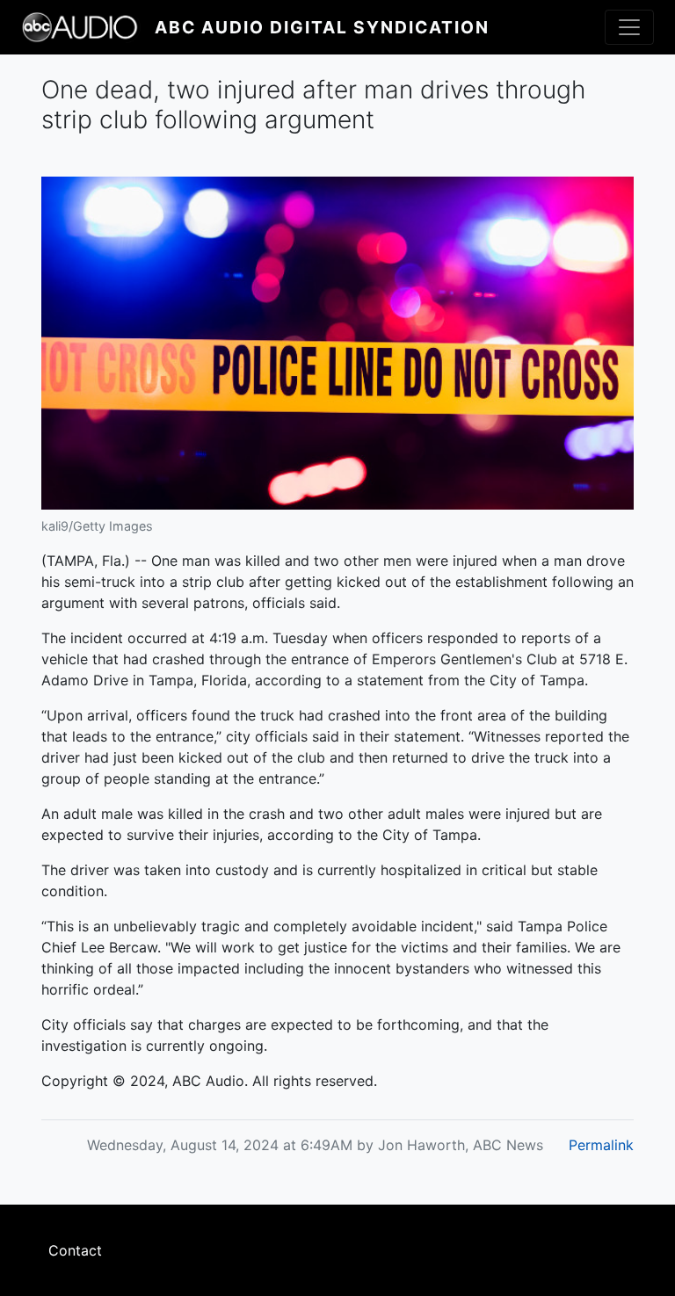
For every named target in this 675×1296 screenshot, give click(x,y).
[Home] (88, 27)
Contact (75, 1250)
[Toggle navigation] (629, 27)
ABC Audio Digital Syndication (322, 27)
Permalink (601, 1145)
